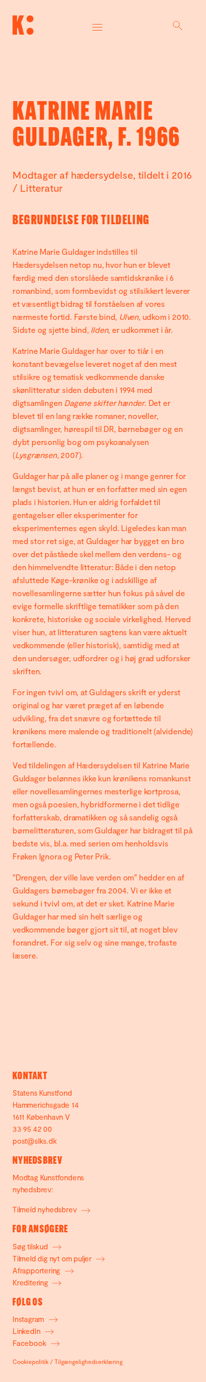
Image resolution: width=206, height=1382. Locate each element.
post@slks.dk (34, 1140)
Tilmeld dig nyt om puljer (53, 1258)
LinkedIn (27, 1330)
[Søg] (178, 25)
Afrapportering (37, 1270)
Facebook (30, 1342)
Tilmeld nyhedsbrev (45, 1209)
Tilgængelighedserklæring (88, 1361)
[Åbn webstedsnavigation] (98, 25)
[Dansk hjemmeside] (23, 25)
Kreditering (31, 1282)
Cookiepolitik (30, 1361)
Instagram (29, 1318)
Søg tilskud (31, 1246)
